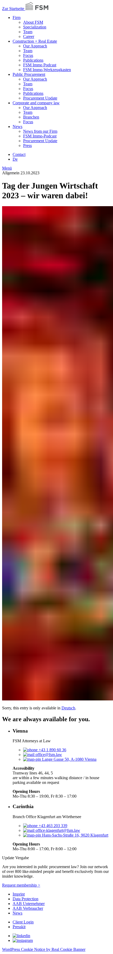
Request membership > (21, 885)
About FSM (33, 22)
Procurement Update (40, 98)
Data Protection (25, 899)
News (17, 126)
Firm (16, 17)
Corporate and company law (36, 103)
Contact (19, 154)
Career (28, 36)
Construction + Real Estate (35, 41)
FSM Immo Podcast (39, 65)
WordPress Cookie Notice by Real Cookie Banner (43, 949)
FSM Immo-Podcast (39, 136)
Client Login (23, 922)
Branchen (31, 117)
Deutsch (68, 708)
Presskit (19, 927)
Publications (33, 60)
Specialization (34, 27)
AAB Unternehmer (29, 903)
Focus (28, 55)
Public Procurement (29, 74)
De (15, 159)
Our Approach (35, 46)
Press (27, 145)
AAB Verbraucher (28, 908)
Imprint (19, 894)
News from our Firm (40, 131)
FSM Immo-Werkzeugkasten (47, 69)
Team (27, 31)
